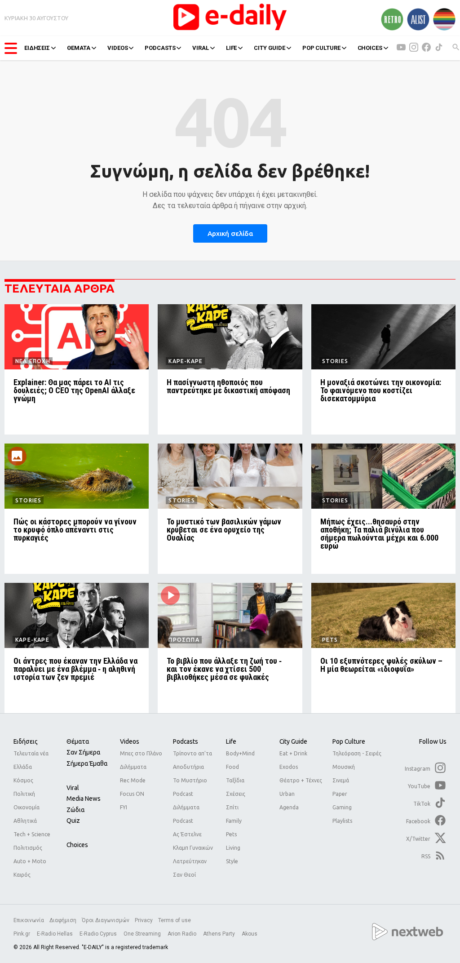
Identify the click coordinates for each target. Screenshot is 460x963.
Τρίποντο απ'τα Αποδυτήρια (192, 760)
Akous (249, 934)
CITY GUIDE (269, 47)
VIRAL (200, 47)
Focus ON (132, 794)
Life (231, 741)
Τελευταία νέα (31, 753)
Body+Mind (240, 753)
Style (232, 861)
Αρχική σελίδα (230, 233)
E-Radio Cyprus (99, 934)
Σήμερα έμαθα (86, 763)
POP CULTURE (321, 47)
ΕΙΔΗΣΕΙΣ (37, 47)
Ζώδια (75, 809)
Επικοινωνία (28, 920)
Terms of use (174, 920)
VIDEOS (117, 47)
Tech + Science (31, 834)
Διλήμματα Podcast (186, 814)
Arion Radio (183, 934)
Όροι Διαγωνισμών (105, 920)
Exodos (288, 767)
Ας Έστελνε (187, 834)
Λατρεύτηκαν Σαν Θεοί (190, 868)
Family (234, 821)
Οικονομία (26, 807)
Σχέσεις (235, 794)
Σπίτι (232, 807)
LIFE (231, 47)
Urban (287, 794)
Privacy (144, 920)
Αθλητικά (25, 821)
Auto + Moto (29, 861)
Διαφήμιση (62, 920)
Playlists (342, 821)
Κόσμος (23, 780)
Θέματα (77, 741)
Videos (129, 741)
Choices (77, 844)
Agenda (289, 807)
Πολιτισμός (27, 848)
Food (232, 767)
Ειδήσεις (25, 741)
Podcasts (185, 741)
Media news (83, 798)
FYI (123, 807)
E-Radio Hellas (55, 934)
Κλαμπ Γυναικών (193, 848)
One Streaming (143, 934)
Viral (72, 787)
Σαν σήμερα (83, 752)
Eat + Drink (293, 753)
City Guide (293, 741)
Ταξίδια (235, 780)
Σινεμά (340, 780)
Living (233, 848)
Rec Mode (133, 780)
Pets (231, 834)
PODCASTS (160, 47)
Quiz (73, 820)
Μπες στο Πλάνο (141, 753)
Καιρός (22, 875)
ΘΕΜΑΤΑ (78, 47)
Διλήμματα (133, 767)
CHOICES (370, 47)
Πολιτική (24, 794)
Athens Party (219, 934)
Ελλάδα (22, 767)
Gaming (342, 807)
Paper (339, 794)
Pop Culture (348, 741)
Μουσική (343, 767)
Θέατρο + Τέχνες (300, 780)
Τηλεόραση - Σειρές (356, 753)
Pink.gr (22, 934)
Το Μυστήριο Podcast (190, 787)
